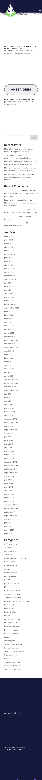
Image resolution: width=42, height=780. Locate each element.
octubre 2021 (9, 344)
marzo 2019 (9, 451)
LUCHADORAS (10, 612)
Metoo (7, 616)
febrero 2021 (9, 372)
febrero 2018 (9, 498)
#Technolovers (10, 544)
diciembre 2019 (10, 419)
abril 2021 (8, 365)
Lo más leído (9, 605)
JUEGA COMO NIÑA (12, 594)
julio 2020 (8, 394)
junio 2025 (8, 261)
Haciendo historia (11, 583)
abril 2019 (8, 448)
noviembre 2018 (11, 466)
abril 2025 (8, 265)
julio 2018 (8, 480)
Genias (7, 580)
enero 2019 (9, 458)
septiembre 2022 (11, 308)
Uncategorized (10, 655)
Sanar (6, 637)
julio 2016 (8, 534)
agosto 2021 (9, 351)
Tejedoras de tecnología (14, 651)
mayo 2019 (8, 444)
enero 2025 (9, 272)
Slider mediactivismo (13, 644)
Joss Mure (8, 200)
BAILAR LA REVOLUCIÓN (15, 558)
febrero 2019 (9, 455)
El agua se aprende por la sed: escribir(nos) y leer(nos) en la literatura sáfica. (21, 193)
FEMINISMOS (10, 576)
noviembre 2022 (11, 304)
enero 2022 (9, 333)
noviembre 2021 (11, 340)
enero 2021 (9, 376)
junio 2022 (8, 315)
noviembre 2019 (11, 423)
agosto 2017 (9, 519)
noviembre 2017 (11, 508)
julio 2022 (8, 311)
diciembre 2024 (11, 276)
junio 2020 (8, 397)
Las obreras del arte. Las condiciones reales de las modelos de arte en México (19, 177)
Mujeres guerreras (12, 626)
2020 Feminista (11, 551)
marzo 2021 (9, 369)
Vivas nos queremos (12, 662)
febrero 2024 (9, 301)
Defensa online (10, 573)
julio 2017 (8, 523)
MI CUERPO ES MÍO (12, 619)
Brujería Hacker (10, 565)
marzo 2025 (9, 269)
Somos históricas (11, 648)
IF (5, 587)
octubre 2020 (10, 387)
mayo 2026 (9, 243)
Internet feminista (12, 591)
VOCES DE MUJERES (13, 669)
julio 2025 (8, 258)
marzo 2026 (9, 251)
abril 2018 (8, 491)
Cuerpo (7, 569)
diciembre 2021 (10, 337)
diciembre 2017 (10, 505)
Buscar (34, 138)
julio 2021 (8, 354)
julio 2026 (8, 236)
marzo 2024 (9, 297)
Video (6, 659)
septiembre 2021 (11, 347)
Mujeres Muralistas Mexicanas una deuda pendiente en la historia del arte (20, 203)
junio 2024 (8, 286)
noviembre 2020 (11, 383)
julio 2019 (8, 437)
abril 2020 (8, 405)
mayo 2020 (9, 401)
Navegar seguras (11, 630)
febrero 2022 (9, 329)
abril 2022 (8, 322)
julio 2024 (8, 283)
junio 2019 (8, 440)
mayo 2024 (9, 290)
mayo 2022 (9, 319)
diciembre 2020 (11, 379)
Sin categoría (9, 641)
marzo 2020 (9, 408)
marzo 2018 (9, 494)
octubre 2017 (9, 512)
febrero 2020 (9, 412)
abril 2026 (8, 247)
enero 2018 (9, 501)
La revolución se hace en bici (16, 601)
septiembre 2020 (11, 390)
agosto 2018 (9, 476)
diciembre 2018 (10, 462)
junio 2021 (8, 358)
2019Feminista (10, 548)
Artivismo (8, 555)
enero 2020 (9, 415)
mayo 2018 (8, 487)
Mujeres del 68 (10, 623)
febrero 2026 (9, 254)
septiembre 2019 (11, 430)
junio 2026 (8, 240)
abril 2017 (8, 526)
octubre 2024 (10, 279)
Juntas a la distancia (12, 598)
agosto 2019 (9, 433)
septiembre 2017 (11, 516)
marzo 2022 (9, 326)
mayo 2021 (8, 362)
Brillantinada (9, 562)
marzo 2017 (9, 530)
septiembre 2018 (11, 473)
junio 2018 (8, 483)
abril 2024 (8, 294)
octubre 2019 (9, 426)
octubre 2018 (9, 469)
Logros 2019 (9, 608)
